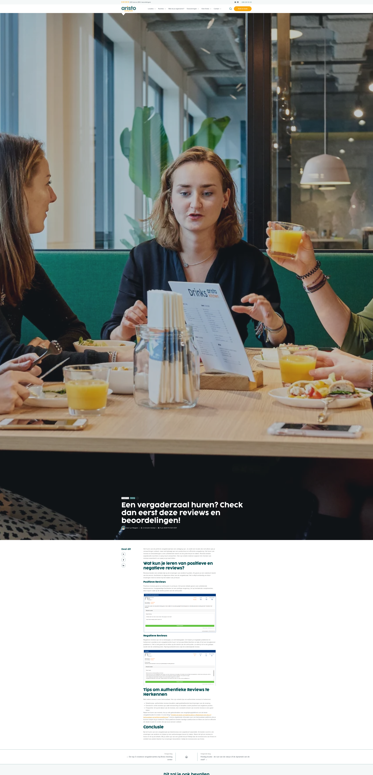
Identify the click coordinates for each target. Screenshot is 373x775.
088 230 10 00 (247, 2)
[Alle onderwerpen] (137, 498)
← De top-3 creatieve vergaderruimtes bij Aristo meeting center (149, 758)
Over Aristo (205, 9)
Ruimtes (161, 9)
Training (132, 498)
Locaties (151, 9)
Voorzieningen (192, 9)
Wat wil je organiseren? (176, 9)
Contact (216, 9)
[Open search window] (230, 8)
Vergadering (125, 498)
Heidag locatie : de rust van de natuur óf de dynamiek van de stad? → (225, 758)
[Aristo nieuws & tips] (186, 756)
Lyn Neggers (134, 528)
